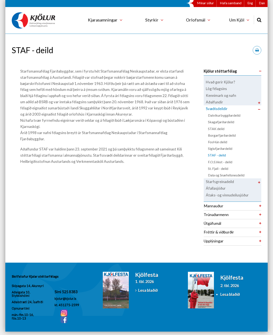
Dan (262, 3)
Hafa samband (230, 3)
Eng (250, 3)
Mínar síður (205, 3)
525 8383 (69, 291)
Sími (58, 291)
